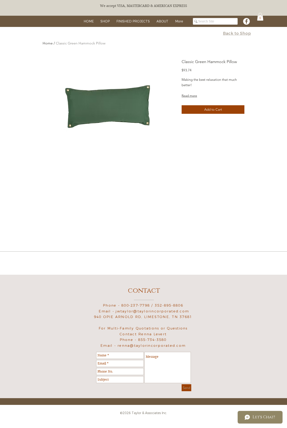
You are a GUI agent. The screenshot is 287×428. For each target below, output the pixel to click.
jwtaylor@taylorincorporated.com (152, 311)
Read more (189, 96)
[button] (260, 17)
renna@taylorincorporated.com (151, 345)
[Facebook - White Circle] (246, 21)
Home (48, 43)
